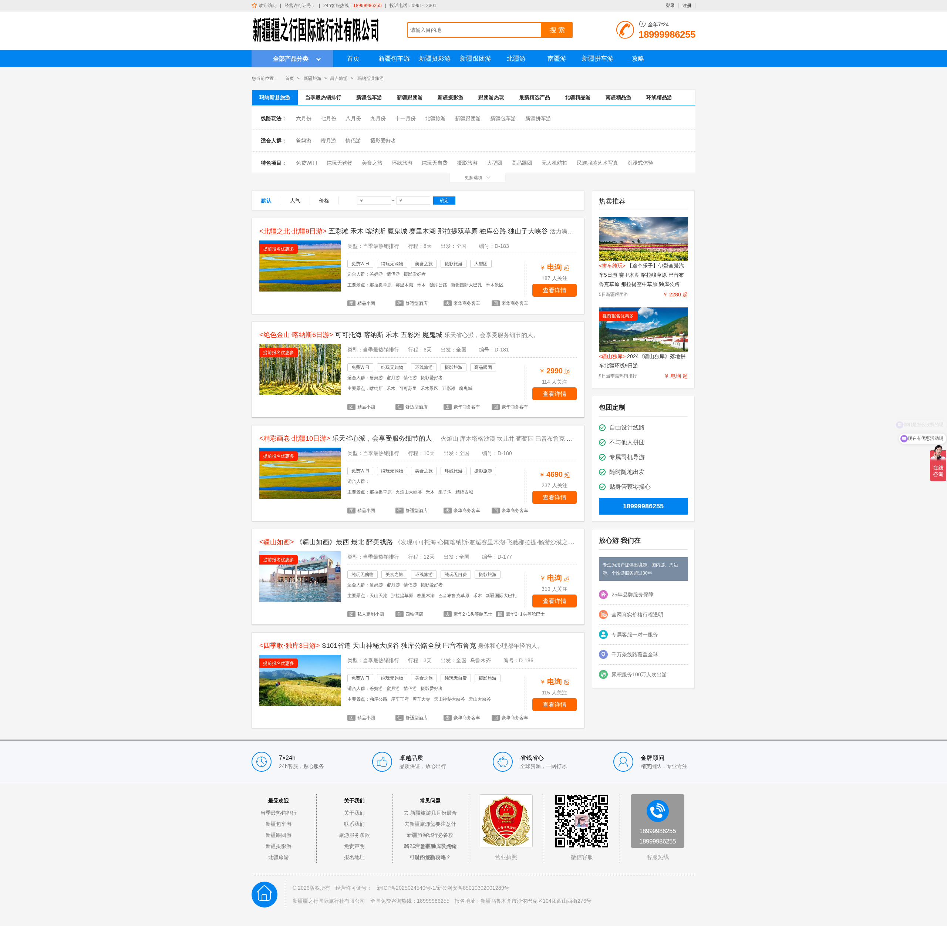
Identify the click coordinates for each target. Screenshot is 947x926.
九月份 (378, 118)
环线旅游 (402, 163)
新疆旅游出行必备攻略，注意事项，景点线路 (430, 836)
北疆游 (516, 58)
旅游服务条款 (354, 835)
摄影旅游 (467, 163)
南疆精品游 (618, 97)
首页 (353, 58)
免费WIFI (306, 163)
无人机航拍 (554, 163)
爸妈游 (303, 141)
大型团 (494, 163)
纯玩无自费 (435, 163)
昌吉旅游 (339, 78)
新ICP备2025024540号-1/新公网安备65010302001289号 (443, 888)
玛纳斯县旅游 (274, 97)
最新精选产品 (534, 97)
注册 (687, 5)
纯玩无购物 (340, 163)
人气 (295, 200)
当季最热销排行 (323, 97)
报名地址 (354, 857)
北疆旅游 (435, 118)
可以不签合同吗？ (430, 857)
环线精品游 (659, 97)
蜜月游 (328, 141)
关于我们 (354, 813)
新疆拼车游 (597, 58)
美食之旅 (372, 163)
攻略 (638, 58)
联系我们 (354, 824)
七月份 (328, 118)
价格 (324, 200)
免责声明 (354, 846)
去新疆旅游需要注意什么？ (430, 825)
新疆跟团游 (475, 58)
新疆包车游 (394, 58)
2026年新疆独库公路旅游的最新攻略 (430, 847)
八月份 (353, 118)
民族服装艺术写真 (597, 163)
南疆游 (556, 58)
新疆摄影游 (435, 58)
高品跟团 (522, 163)
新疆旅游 (312, 78)
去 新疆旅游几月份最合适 (430, 814)
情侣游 (353, 141)
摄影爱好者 (383, 141)
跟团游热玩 (491, 97)
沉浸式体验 (640, 163)
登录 (670, 5)
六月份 (303, 118)
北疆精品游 (578, 97)
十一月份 (405, 118)
